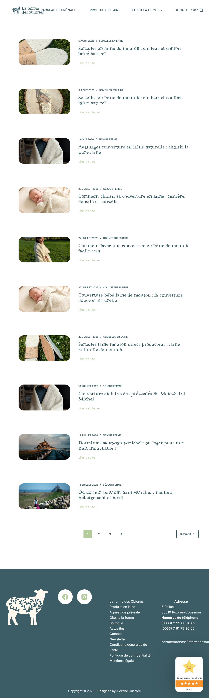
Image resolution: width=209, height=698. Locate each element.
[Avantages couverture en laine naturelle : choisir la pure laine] (44, 151)
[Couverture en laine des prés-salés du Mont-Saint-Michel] (44, 397)
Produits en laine (105, 10)
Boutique (180, 10)
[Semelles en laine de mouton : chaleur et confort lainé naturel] (44, 52)
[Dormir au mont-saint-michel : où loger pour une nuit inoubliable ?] (44, 447)
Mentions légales (122, 661)
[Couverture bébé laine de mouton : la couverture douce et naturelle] (44, 299)
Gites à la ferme (144, 10)
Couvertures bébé (115, 238)
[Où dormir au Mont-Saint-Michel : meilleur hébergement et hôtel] (44, 496)
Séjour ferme (108, 139)
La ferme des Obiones (126, 601)
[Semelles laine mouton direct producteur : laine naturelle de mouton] (44, 348)
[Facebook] (65, 596)
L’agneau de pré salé (58, 10)
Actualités (117, 628)
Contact (116, 634)
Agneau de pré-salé (125, 612)
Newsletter (118, 639)
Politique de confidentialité (130, 655)
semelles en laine (111, 40)
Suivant (185, 534)
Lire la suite (86, 63)
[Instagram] (84, 596)
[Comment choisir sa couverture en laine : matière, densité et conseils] (44, 200)
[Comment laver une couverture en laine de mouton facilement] (44, 249)
